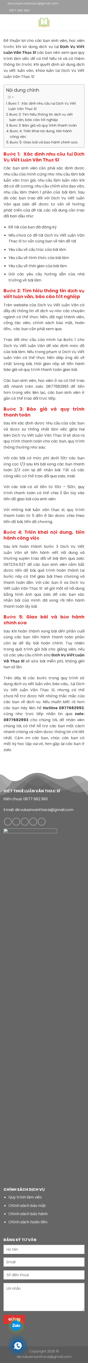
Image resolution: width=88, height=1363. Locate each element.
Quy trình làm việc (25, 1197)
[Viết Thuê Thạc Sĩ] (44, 22)
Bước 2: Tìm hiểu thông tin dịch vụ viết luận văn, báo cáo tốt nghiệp (41, 117)
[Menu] (6, 22)
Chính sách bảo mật (27, 1205)
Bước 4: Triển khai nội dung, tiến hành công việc (41, 134)
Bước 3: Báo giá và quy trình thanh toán (43, 125)
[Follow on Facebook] (8, 822)
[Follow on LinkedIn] (42, 822)
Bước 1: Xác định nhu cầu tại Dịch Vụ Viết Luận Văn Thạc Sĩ (42, 106)
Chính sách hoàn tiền (27, 1222)
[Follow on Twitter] (33, 822)
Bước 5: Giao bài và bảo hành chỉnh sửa (43, 142)
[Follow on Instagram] (16, 822)
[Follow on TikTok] (25, 822)
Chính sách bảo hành (28, 1214)
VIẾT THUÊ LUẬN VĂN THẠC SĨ (32, 791)
